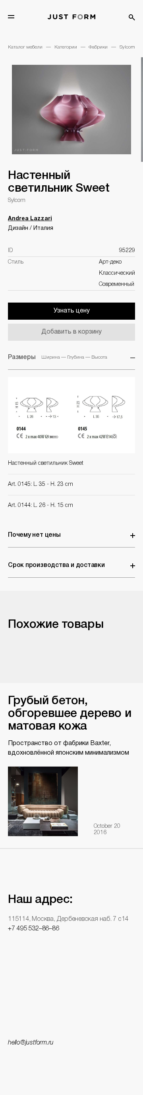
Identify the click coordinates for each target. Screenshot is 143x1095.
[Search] (132, 17)
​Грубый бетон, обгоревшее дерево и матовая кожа (69, 714)
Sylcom (127, 47)
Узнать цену (72, 311)
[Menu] (11, 16)
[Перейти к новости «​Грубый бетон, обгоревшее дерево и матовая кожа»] (43, 801)
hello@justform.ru (31, 1043)
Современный (116, 284)
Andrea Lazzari (30, 218)
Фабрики (98, 47)
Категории (65, 47)
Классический (117, 273)
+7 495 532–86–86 (33, 929)
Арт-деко (110, 262)
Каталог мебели (25, 47)
